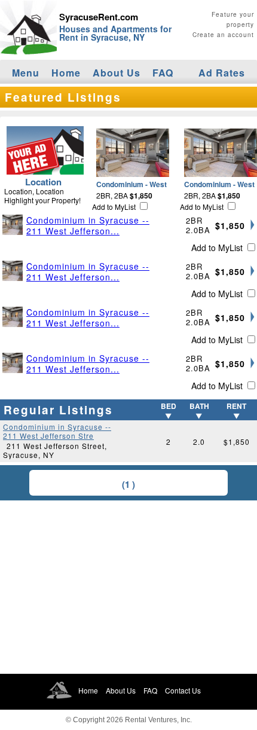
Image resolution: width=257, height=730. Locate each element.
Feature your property (233, 19)
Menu (25, 73)
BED (168, 406)
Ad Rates (221, 73)
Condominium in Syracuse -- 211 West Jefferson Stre (57, 431)
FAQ (162, 73)
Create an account (223, 34)
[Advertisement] (128, 587)
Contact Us (183, 690)
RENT (236, 406)
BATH (199, 406)
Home (66, 73)
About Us (116, 73)
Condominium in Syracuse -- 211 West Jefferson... (87, 225)
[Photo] (14, 225)
